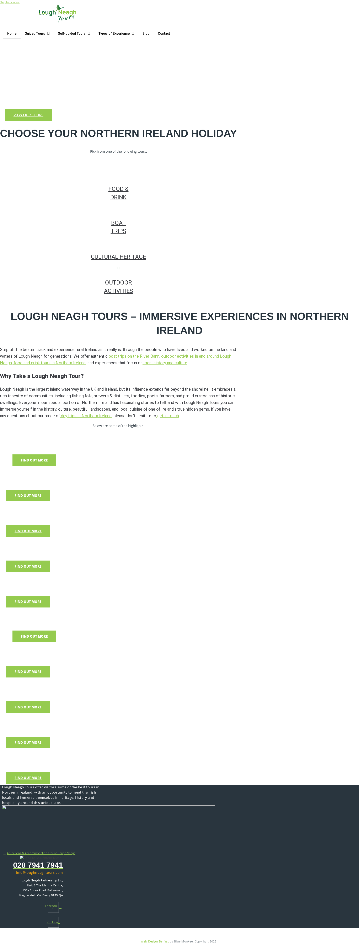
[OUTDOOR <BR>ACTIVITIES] (118, 268)
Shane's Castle (32, 579)
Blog (146, 34)
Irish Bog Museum (37, 508)
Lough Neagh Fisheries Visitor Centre (65, 684)
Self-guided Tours (72, 34)
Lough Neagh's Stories (44, 720)
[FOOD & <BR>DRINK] (118, 174)
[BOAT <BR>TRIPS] (118, 208)
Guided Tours (35, 34)
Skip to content (10, 2)
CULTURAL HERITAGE (118, 256)
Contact (164, 34)
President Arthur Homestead (52, 755)
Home (11, 34)
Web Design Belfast (155, 941)
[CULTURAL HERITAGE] (118, 242)
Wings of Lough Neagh (43, 649)
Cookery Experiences (42, 473)
